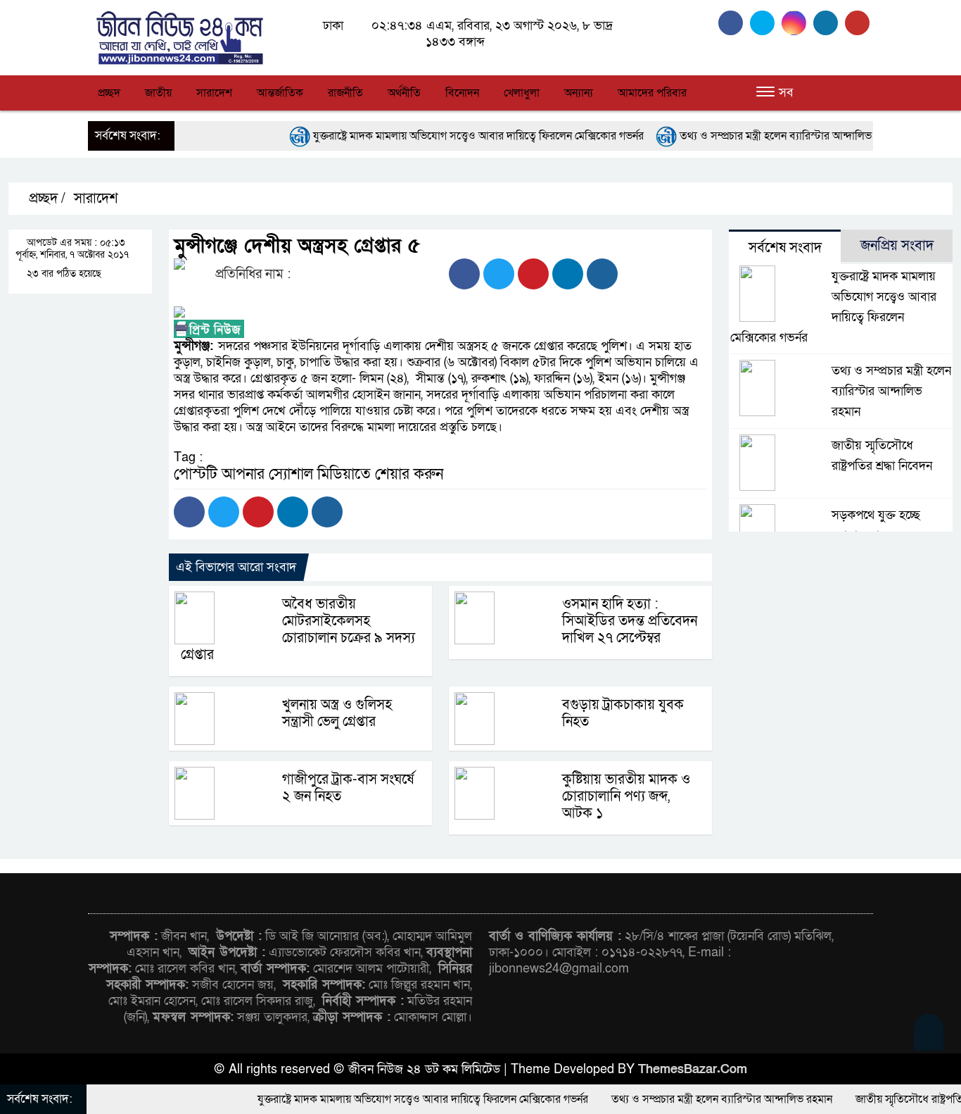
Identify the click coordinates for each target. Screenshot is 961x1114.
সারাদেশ (214, 93)
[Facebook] (464, 273)
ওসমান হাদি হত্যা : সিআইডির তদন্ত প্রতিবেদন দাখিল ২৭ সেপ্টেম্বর (629, 621)
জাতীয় (158, 93)
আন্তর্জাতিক (280, 93)
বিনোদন (462, 93)
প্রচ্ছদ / (45, 198)
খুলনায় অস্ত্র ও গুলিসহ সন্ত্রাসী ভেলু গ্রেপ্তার (337, 713)
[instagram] (797, 23)
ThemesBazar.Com (692, 1069)
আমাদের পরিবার (652, 93)
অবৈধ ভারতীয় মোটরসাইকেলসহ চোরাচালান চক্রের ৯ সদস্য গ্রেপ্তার (298, 629)
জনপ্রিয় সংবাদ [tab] (897, 246)
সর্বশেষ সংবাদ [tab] (785, 248)
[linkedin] (829, 23)
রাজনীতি (345, 93)
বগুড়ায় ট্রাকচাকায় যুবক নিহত (623, 713)
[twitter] (766, 23)
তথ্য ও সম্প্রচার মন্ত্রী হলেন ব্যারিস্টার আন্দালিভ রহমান (748, 136)
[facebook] (734, 23)
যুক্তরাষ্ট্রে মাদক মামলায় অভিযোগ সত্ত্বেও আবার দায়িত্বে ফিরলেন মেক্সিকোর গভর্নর (436, 136)
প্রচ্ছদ (109, 93)
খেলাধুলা (522, 93)
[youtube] (859, 23)
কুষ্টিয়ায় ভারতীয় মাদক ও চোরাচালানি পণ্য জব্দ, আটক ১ (626, 796)
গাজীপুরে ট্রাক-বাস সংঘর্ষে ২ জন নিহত (348, 788)
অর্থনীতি (404, 93)
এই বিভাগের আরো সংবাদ (236, 567)
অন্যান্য (578, 93)
